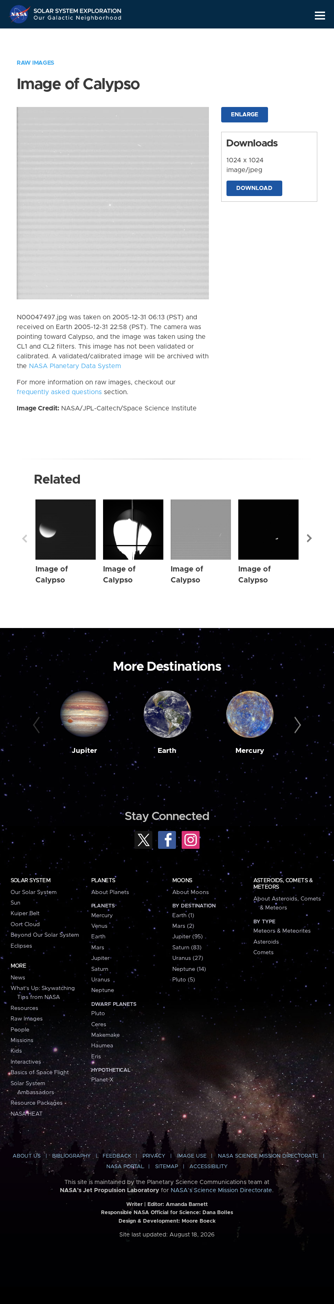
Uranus (100, 980)
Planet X (102, 1080)
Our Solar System (34, 892)
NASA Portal (125, 1166)
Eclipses (21, 946)
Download (254, 188)
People (20, 1030)
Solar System (31, 880)
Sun (15, 903)
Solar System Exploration (77, 9)
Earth (167, 750)
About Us (27, 1156)
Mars (97, 948)
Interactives (26, 1062)
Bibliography (71, 1156)
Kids (16, 1051)
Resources (24, 1008)
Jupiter (84, 750)
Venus (99, 926)
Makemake (105, 1035)
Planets (103, 880)
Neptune (102, 990)
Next (309, 538)
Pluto (98, 1013)
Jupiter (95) (187, 937)
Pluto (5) (183, 980)
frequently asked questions (59, 392)
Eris (96, 1057)
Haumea (102, 1046)
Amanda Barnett (187, 1204)
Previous (24, 538)
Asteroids (266, 942)
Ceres (98, 1024)
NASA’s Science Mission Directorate (221, 1190)
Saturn (99, 969)
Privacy (154, 1156)
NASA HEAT (27, 1114)
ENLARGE (244, 115)
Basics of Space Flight (40, 1072)
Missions (22, 1040)
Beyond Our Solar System (45, 935)
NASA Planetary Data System (75, 366)
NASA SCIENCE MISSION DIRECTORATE (268, 1156)
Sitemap (166, 1166)
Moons (182, 880)
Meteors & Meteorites (282, 931)
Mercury (249, 750)
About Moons (190, 892)
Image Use (192, 1156)
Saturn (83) (187, 948)
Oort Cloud (25, 924)
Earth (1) (183, 915)
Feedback (117, 1156)
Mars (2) (183, 926)
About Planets (110, 892)
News (18, 978)
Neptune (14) (189, 969)
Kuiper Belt (25, 913)
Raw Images (35, 63)
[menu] (320, 16)
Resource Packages (37, 1103)
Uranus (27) (187, 958)
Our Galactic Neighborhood (77, 19)
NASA (20, 14)
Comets (263, 952)
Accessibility (208, 1166)
